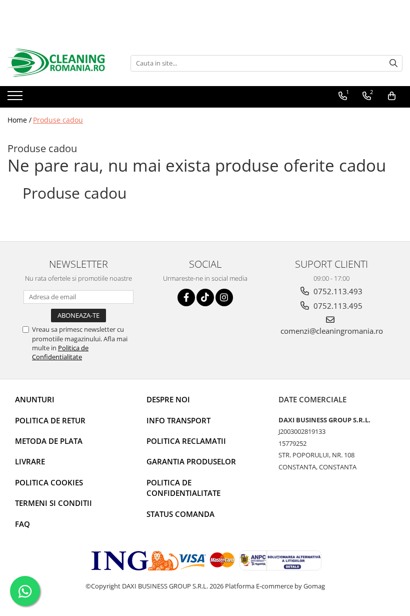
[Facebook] (186, 297)
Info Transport (178, 420)
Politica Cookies (49, 482)
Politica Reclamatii (186, 441)
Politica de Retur (50, 420)
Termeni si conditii (53, 503)
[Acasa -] (58, 63)
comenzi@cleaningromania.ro (331, 331)
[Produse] (16, 98)
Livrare (30, 461)
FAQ (22, 524)
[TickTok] (205, 297)
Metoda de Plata (48, 441)
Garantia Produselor (191, 461)
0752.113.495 (337, 306)
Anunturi (34, 399)
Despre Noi (168, 399)
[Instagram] (224, 297)
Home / (20, 120)
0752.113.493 (337, 291)
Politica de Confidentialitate (60, 352)
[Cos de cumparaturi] (391, 96)
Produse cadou (58, 120)
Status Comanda (180, 514)
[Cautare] (393, 63)
